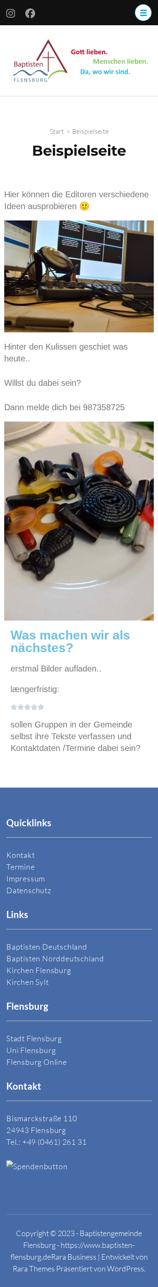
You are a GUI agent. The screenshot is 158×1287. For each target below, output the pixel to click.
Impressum (25, 878)
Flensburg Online (36, 1062)
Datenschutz (28, 890)
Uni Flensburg (31, 1050)
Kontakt (20, 855)
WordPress (125, 1268)
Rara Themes (34, 1268)
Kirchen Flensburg (38, 970)
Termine (20, 866)
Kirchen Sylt (27, 982)
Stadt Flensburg (34, 1038)
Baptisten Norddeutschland (55, 958)
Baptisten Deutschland (46, 946)
